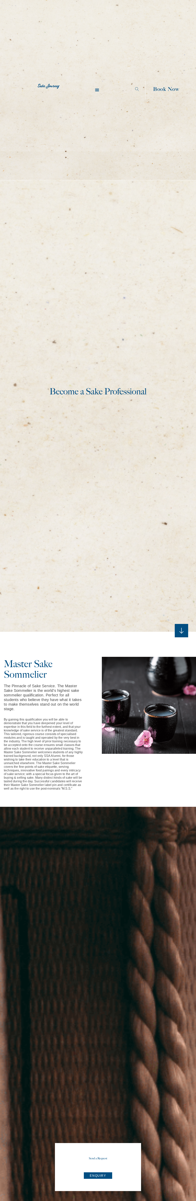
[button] (97, 90)
